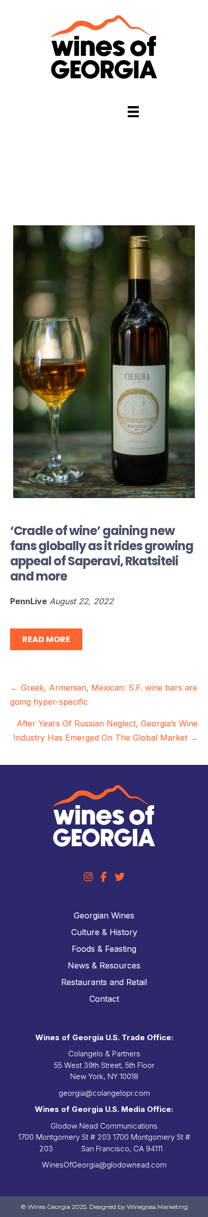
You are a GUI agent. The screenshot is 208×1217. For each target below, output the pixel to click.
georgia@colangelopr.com (104, 1093)
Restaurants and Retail (104, 982)
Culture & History (104, 932)
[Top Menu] (133, 111)
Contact (104, 999)
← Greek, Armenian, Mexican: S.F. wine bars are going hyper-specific (103, 695)
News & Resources (104, 965)
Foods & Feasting (104, 949)
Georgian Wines (104, 915)
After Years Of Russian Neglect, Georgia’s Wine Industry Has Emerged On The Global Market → (105, 730)
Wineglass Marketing (157, 1206)
